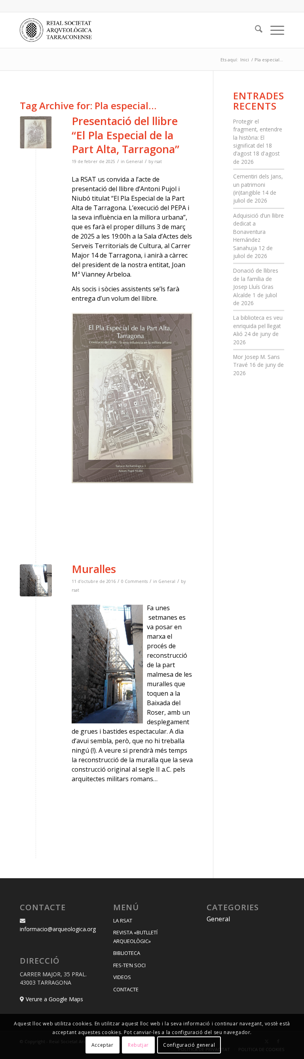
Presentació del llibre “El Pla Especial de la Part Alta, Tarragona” (125, 135)
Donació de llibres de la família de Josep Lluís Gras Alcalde (255, 282)
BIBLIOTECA (126, 953)
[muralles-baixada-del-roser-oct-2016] (36, 580)
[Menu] (273, 30)
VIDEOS (122, 977)
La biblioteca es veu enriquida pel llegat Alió (258, 326)
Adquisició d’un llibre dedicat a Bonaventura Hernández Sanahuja (258, 232)
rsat (158, 161)
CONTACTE (126, 989)
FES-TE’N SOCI (129, 965)
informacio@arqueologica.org (58, 929)
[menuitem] (254, 30)
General (134, 161)
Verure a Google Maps (54, 999)
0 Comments (134, 581)
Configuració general (189, 1045)
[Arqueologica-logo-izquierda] (58, 30)
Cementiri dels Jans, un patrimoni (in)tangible (258, 184)
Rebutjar (138, 1045)
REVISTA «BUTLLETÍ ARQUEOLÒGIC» (135, 936)
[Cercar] (254, 30)
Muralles (94, 569)
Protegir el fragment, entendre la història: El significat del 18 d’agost (257, 138)
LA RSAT (122, 920)
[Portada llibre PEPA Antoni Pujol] (36, 132)
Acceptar (102, 1045)
